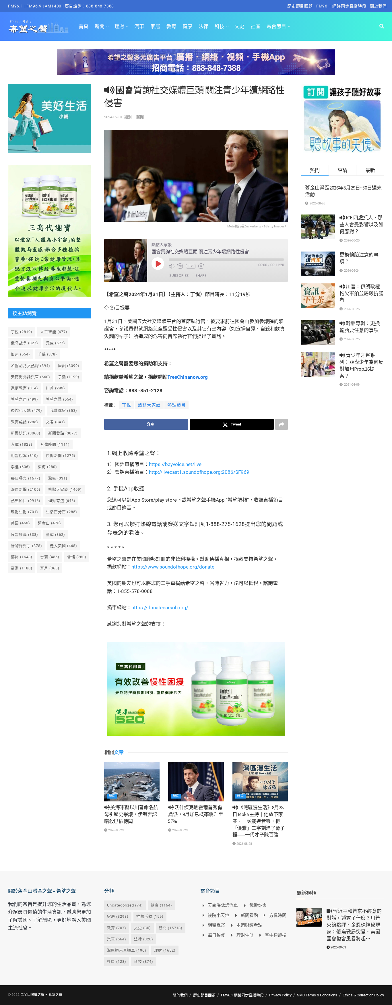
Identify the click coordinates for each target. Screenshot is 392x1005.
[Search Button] (381, 26)
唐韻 (68, 366)
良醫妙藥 (24, 534)
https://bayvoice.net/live (175, 464)
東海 (47, 467)
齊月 (49, 568)
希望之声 (24, 399)
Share (200, 275)
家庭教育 (24, 388)
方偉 (21, 444)
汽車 (139, 26)
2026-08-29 (115, 830)
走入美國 (63, 546)
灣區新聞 (25, 489)
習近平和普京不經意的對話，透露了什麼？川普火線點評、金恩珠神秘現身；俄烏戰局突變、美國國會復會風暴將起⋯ (354, 925)
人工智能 (53, 332)
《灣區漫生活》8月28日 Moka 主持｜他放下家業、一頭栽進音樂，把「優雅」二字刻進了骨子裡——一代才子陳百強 (258, 821)
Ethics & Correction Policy (363, 995)
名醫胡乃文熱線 (30, 366)
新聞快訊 (25, 433)
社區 (255, 26)
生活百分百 (61, 512)
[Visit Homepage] (38, 26)
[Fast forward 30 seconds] (201, 266)
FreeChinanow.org (188, 377)
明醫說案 (24, 455)
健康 (187, 26)
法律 (203, 26)
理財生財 (24, 512)
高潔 (21, 568)
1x (191, 266)
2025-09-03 (338, 947)
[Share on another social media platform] (281, 424)
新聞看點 (63, 433)
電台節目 (276, 26)
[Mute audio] (171, 266)
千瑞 (47, 354)
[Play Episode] (158, 263)
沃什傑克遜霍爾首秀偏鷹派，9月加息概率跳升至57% (195, 814)
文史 (239, 26)
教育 (171, 26)
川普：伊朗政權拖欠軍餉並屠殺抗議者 (361, 293)
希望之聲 (59, 399)
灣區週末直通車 (126, 950)
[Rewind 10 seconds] (180, 266)
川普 (55, 388)
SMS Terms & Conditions (317, 995)
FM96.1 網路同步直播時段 (341, 6)
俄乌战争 (24, 343)
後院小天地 (26, 410)
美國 (20, 523)
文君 (55, 422)
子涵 (68, 377)
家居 (155, 26)
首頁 (83, 26)
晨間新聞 (60, 455)
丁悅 (126, 405)
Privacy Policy (280, 995)
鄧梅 (21, 557)
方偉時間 (55, 444)
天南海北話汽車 (30, 377)
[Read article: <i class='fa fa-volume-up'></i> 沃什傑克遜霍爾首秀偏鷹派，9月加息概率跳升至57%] (196, 781)
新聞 (99, 26)
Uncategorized (125, 905)
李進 (20, 467)
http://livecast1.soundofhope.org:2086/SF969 (199, 472)
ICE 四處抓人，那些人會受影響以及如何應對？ (361, 224)
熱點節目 (176, 405)
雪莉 (49, 557)
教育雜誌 (24, 422)
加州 (20, 354)
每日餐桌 (25, 478)
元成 (55, 343)
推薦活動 (150, 916)
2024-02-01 (113, 117)
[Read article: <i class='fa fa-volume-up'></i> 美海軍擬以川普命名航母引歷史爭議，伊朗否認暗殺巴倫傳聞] (132, 781)
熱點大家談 (149, 405)
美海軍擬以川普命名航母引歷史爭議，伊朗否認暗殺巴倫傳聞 (131, 814)
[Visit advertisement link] (196, 66)
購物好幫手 (26, 546)
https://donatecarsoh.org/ (159, 607)
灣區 (57, 478)
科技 (219, 26)
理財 (119, 26)
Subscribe (179, 275)
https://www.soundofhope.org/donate (172, 567)
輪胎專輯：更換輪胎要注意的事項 (359, 326)
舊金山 (49, 523)
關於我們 (378, 6)
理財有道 (61, 500)
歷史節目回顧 (300, 6)
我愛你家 (63, 410)
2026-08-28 (244, 844)
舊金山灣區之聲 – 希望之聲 (41, 995)
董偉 (55, 534)
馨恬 (76, 557)
